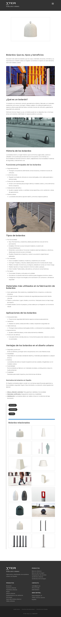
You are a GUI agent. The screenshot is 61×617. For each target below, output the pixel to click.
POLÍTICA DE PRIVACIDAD (28, 609)
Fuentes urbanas (11, 588)
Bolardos (12, 405)
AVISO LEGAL (16, 609)
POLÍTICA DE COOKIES (42, 609)
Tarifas (12, 414)
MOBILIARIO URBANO (12, 571)
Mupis (8, 591)
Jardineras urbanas (37, 577)
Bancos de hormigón (38, 573)
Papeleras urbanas (11, 589)
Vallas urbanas (10, 601)
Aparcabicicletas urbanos (13, 599)
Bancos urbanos (37, 571)
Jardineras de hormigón (39, 578)
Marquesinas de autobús (39, 575)
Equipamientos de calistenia (14, 595)
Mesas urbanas (10, 593)
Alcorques (9, 597)
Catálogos (13, 409)
